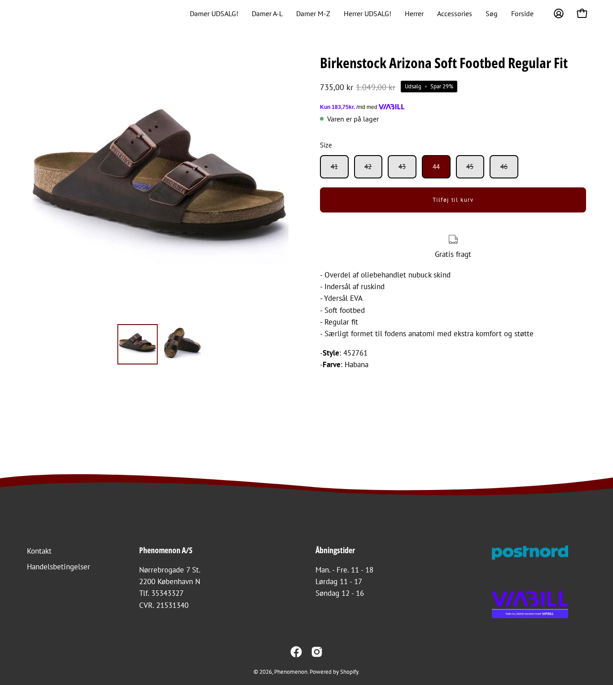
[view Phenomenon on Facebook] (296, 652)
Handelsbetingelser (58, 567)
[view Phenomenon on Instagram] (317, 652)
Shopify (349, 671)
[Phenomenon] (33, 13)
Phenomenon (290, 671)
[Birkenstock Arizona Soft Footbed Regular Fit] (138, 344)
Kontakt (39, 551)
